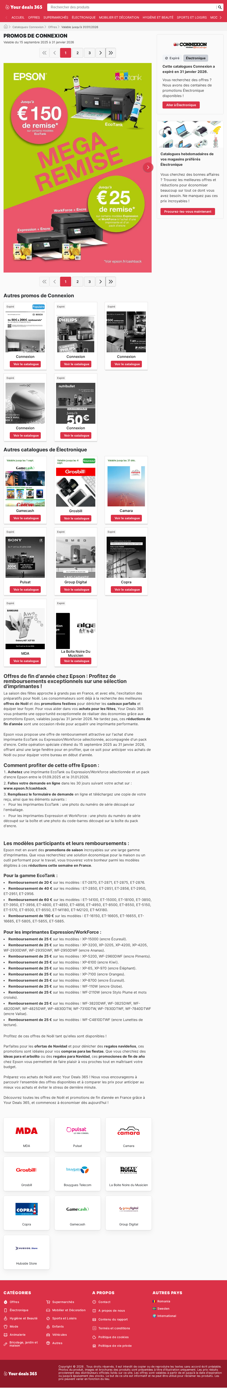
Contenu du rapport (113, 1319)
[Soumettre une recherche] (219, 7)
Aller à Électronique (181, 105)
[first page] (44, 53)
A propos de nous (111, 1310)
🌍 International (164, 1316)
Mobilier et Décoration (119, 17)
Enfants (58, 1326)
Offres (34, 17)
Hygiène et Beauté (158, 17)
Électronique (84, 17)
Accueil (18, 17)
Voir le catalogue (26, 364)
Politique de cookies (113, 1337)
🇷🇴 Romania (161, 1301)
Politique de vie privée (115, 1345)
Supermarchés (55, 17)
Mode (214, 17)
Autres (57, 1343)
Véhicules (59, 1334)
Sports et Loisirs (192, 17)
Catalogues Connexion (28, 27)
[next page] (101, 53)
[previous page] (54, 53)
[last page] (111, 53)
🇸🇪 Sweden (161, 1308)
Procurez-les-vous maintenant (187, 211)
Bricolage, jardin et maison (24, 1344)
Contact (104, 1302)
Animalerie (17, 1334)
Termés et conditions (114, 1328)
